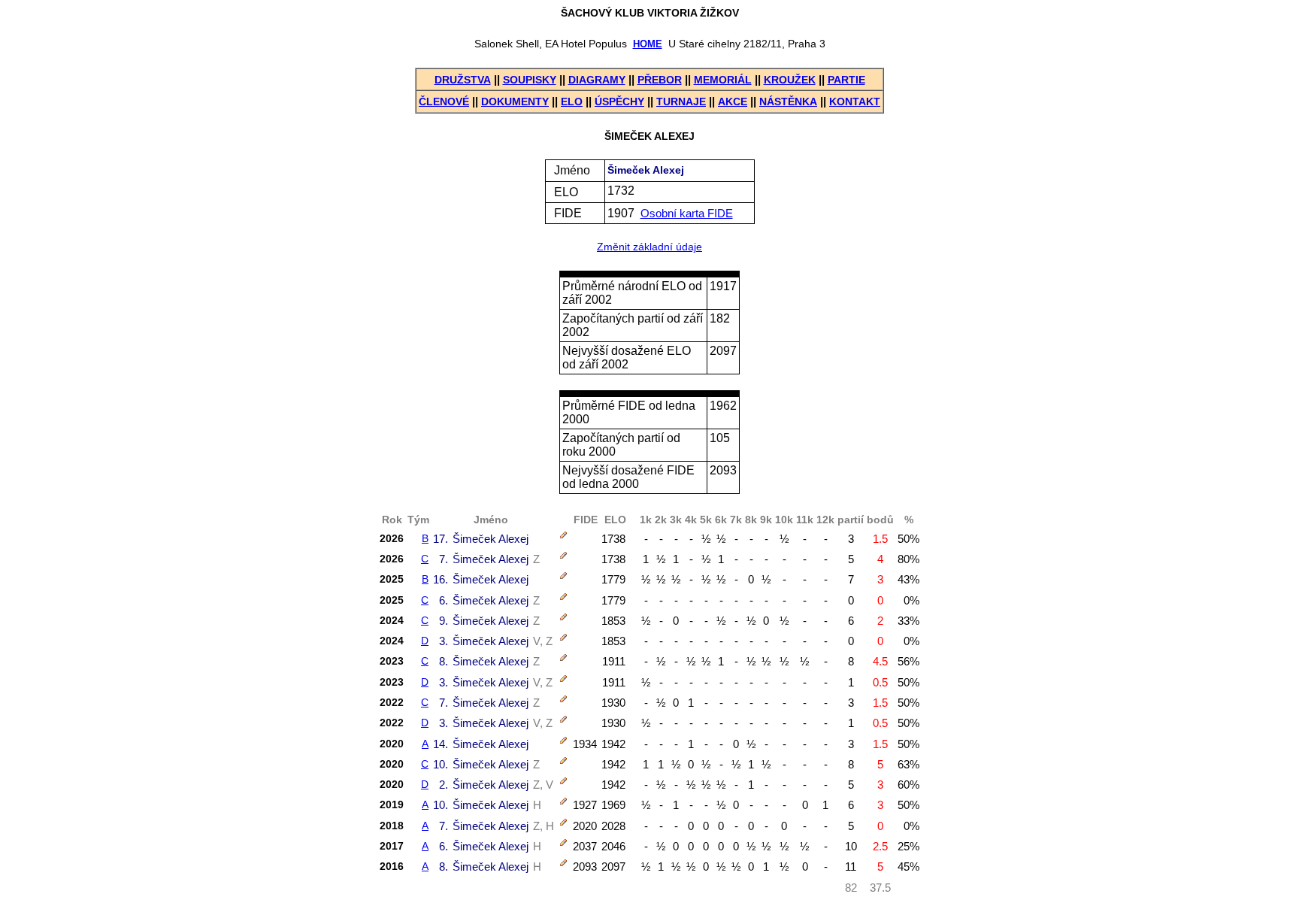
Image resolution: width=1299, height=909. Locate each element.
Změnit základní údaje (649, 247)
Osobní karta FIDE (686, 213)
